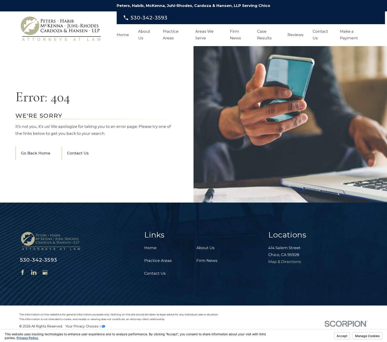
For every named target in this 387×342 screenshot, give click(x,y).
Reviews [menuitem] (295, 34)
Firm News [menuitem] (235, 35)
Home (150, 248)
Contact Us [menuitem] (320, 35)
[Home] (60, 28)
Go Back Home (35, 153)
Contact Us (78, 153)
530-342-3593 (149, 17)
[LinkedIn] (34, 272)
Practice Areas (158, 260)
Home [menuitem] (123, 34)
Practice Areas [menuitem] (170, 35)
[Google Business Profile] (45, 272)
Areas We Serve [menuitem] (204, 35)
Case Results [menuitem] (264, 35)
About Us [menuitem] (144, 35)
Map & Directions (284, 261)
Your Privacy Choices (82, 326)
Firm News (206, 260)
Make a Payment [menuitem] (349, 35)
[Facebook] (22, 272)
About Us (205, 248)
